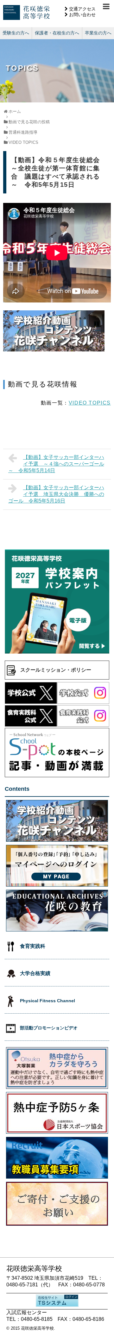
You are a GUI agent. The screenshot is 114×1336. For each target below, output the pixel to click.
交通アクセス (82, 8)
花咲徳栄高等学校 (37, 1328)
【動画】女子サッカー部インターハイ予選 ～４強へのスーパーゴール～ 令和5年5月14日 (56, 463)
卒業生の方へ (98, 32)
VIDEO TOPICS (90, 403)
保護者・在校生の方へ (57, 32)
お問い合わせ (82, 14)
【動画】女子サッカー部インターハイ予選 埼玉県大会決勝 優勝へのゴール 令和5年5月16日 (56, 494)
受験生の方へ (16, 32)
